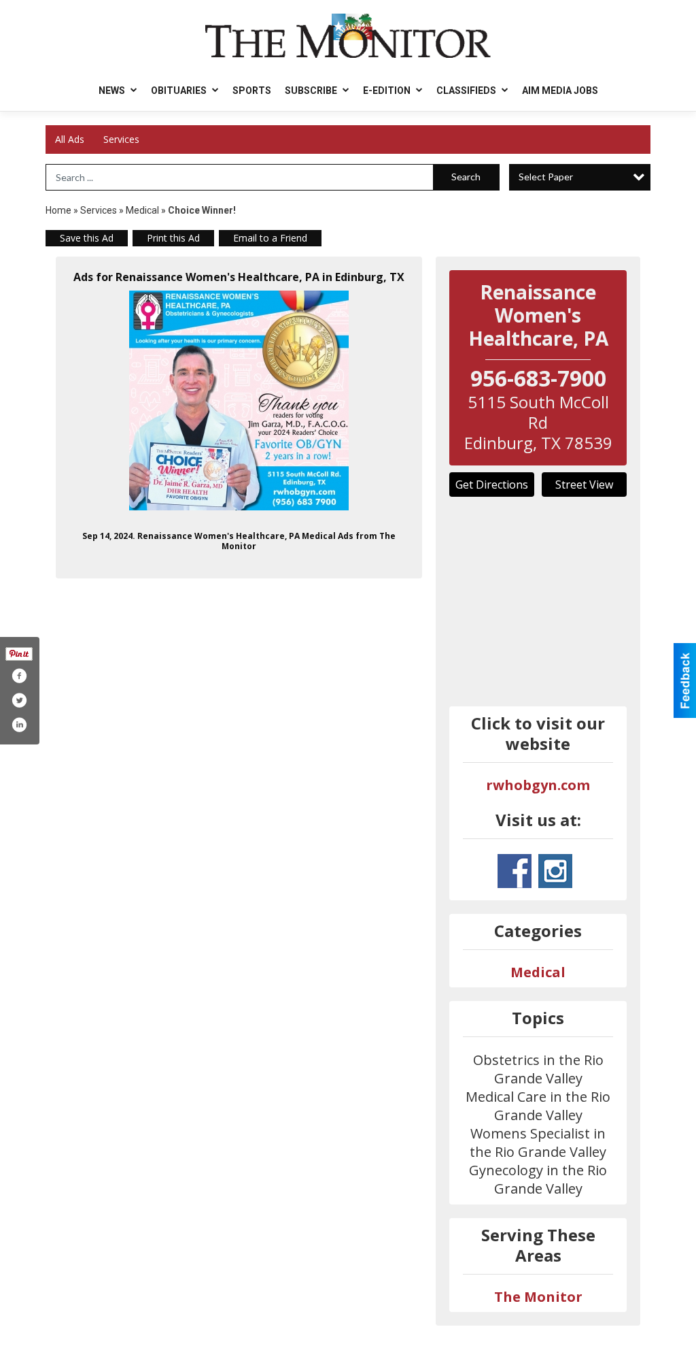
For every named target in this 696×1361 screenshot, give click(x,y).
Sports (251, 90)
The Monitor (538, 1297)
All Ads (69, 139)
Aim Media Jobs (560, 90)
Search (466, 176)
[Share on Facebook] (19, 675)
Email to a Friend (270, 237)
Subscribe (312, 90)
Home (58, 210)
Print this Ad (173, 237)
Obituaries (180, 90)
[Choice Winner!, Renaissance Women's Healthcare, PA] (239, 400)
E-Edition (388, 90)
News (113, 90)
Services (121, 139)
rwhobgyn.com (538, 784)
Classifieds (467, 90)
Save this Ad (87, 237)
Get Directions (491, 484)
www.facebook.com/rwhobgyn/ (515, 871)
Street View (584, 484)
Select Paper (546, 176)
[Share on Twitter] (19, 700)
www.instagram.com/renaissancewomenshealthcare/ (555, 871)
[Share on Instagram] (19, 724)
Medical (143, 210)
